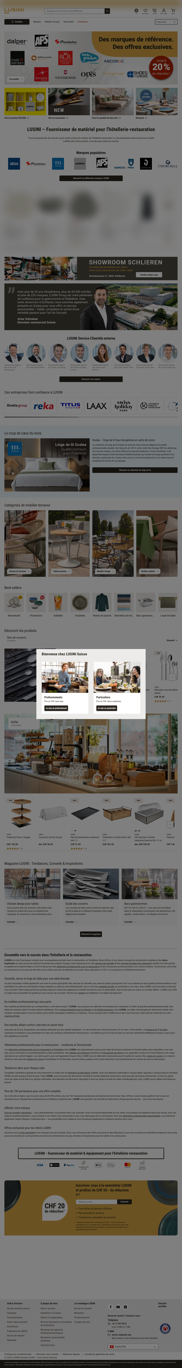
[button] (65, 688)
